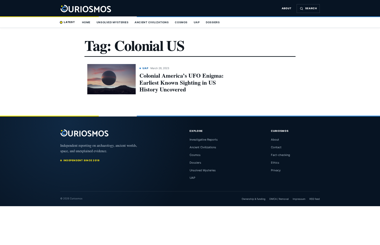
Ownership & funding (253, 198)
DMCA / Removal (279, 198)
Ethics (275, 162)
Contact (276, 147)
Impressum (299, 198)
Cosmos (181, 22)
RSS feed (314, 198)
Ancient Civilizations (152, 22)
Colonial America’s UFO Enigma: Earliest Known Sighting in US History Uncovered (181, 82)
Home (86, 22)
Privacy (276, 170)
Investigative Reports (204, 139)
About (287, 8)
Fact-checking (280, 155)
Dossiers (213, 22)
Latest (69, 22)
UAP (197, 22)
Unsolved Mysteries (112, 22)
